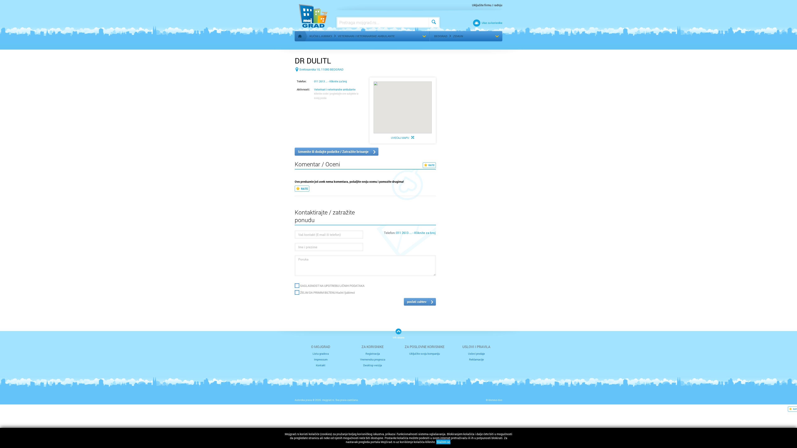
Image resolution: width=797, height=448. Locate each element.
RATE (431, 165)
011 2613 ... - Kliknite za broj (330, 81)
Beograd (440, 36)
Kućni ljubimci (320, 36)
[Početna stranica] (300, 36)
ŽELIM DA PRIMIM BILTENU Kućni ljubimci (327, 293)
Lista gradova (321, 353)
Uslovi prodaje (476, 353)
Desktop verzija (372, 365)
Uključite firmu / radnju (487, 5)
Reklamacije (476, 359)
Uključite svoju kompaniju (424, 353)
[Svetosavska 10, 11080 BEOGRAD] (319, 76)
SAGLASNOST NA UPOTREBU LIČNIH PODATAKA (332, 286)
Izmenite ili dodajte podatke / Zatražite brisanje (333, 151)
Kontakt (320, 365)
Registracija (372, 353)
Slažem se (443, 442)
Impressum (321, 359)
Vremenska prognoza (372, 359)
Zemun (458, 36)
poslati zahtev (417, 301)
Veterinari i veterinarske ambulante (366, 36)
